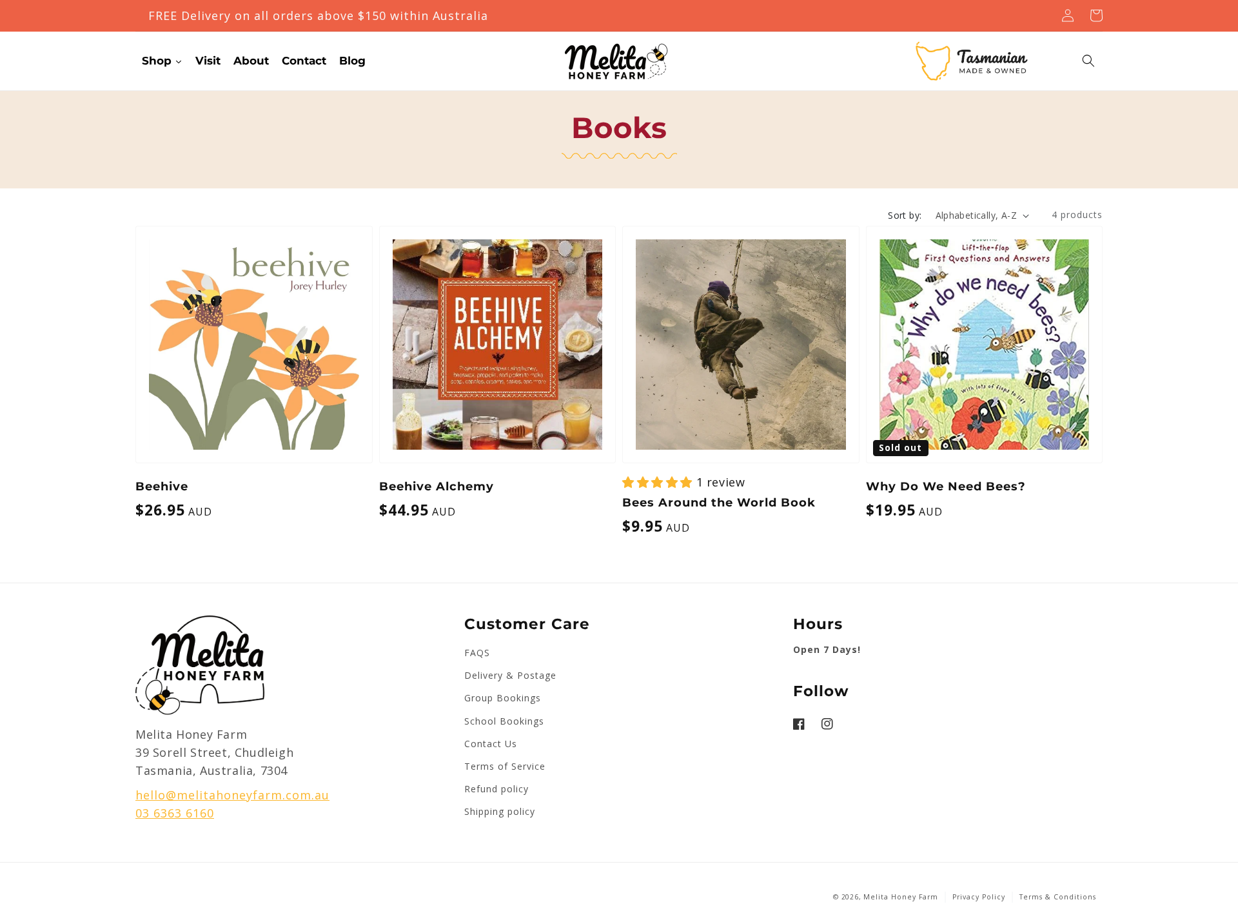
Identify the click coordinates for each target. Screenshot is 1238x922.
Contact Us (490, 743)
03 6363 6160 (174, 813)
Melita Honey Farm (900, 896)
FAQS (477, 652)
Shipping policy (499, 811)
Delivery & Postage (510, 675)
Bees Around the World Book (719, 503)
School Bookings (504, 721)
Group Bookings (502, 698)
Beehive (161, 486)
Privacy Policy (978, 896)
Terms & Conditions (1057, 896)
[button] (1088, 60)
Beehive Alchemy (436, 486)
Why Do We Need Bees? (946, 486)
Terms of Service (504, 766)
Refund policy (496, 789)
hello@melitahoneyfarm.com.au (232, 795)
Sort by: (904, 215)
